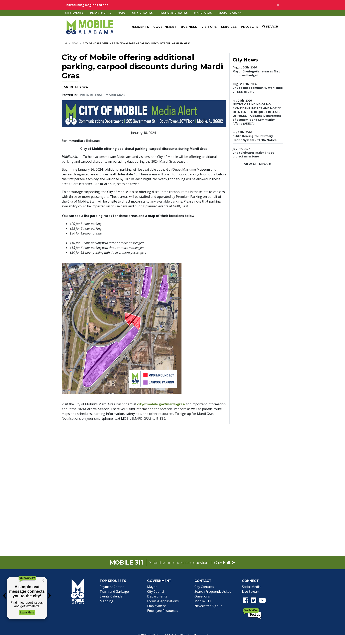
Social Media (251, 587)
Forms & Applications (163, 601)
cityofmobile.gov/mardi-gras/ (161, 404)
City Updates (142, 12)
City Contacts (204, 587)
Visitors (209, 27)
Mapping (106, 601)
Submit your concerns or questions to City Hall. (190, 562)
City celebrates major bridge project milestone (253, 154)
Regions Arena (230, 12)
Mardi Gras (203, 12)
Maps (122, 12)
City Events (74, 12)
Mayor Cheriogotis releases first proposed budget (256, 73)
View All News (256, 164)
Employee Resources (162, 610)
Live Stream (251, 591)
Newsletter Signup (208, 606)
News (75, 43)
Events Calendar (112, 596)
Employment (156, 606)
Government (165, 27)
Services (229, 27)
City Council (156, 591)
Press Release (91, 95)
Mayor (152, 587)
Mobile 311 (202, 601)
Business (189, 27)
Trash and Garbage (114, 591)
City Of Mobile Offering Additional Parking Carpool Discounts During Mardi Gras (136, 43)
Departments (100, 12)
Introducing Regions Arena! (87, 5)
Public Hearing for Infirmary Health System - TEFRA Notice (255, 138)
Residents (140, 27)
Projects (249, 27)
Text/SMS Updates (173, 12)
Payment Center (112, 587)
